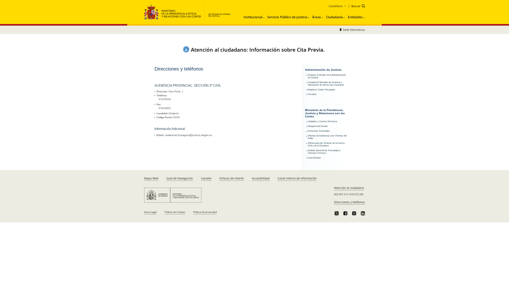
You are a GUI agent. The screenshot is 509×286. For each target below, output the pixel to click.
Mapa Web (151, 178)
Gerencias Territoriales (319, 131)
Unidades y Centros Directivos (322, 121)
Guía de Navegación (179, 178)
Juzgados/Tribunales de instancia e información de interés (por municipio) (326, 83)
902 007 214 (341, 194)
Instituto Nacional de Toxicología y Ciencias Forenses (324, 151)
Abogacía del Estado (318, 126)
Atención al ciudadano (349, 188)
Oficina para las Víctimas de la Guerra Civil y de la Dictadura (326, 144)
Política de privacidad (205, 212)
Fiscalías (312, 94)
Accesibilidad (261, 178)
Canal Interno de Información (297, 178)
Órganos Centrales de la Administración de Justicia (327, 76)
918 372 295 (356, 194)
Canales (206, 178)
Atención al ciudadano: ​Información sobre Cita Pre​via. (258, 49)
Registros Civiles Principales (321, 89)
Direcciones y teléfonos (349, 202)
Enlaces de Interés (232, 178)
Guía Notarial (314, 158)
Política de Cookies (175, 212)
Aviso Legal (150, 212)
